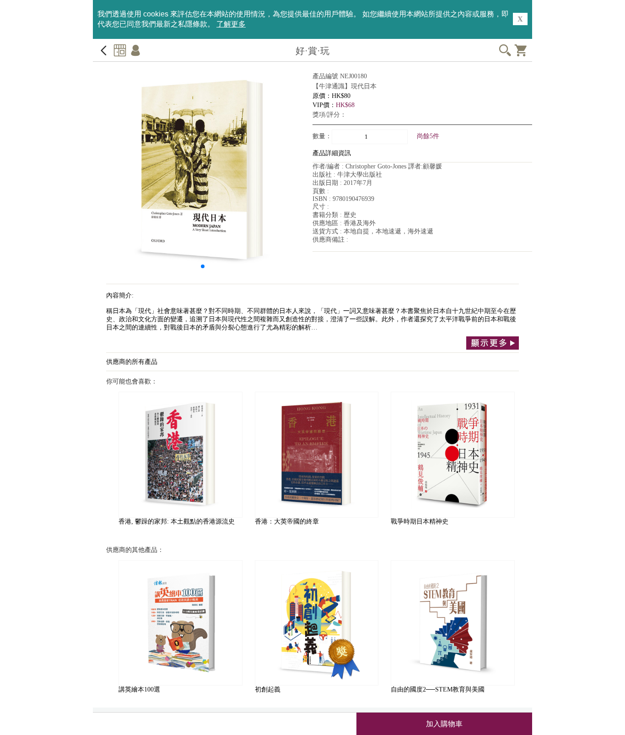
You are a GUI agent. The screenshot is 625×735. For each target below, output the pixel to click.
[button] (203, 266)
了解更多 (231, 24)
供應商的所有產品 (131, 361)
